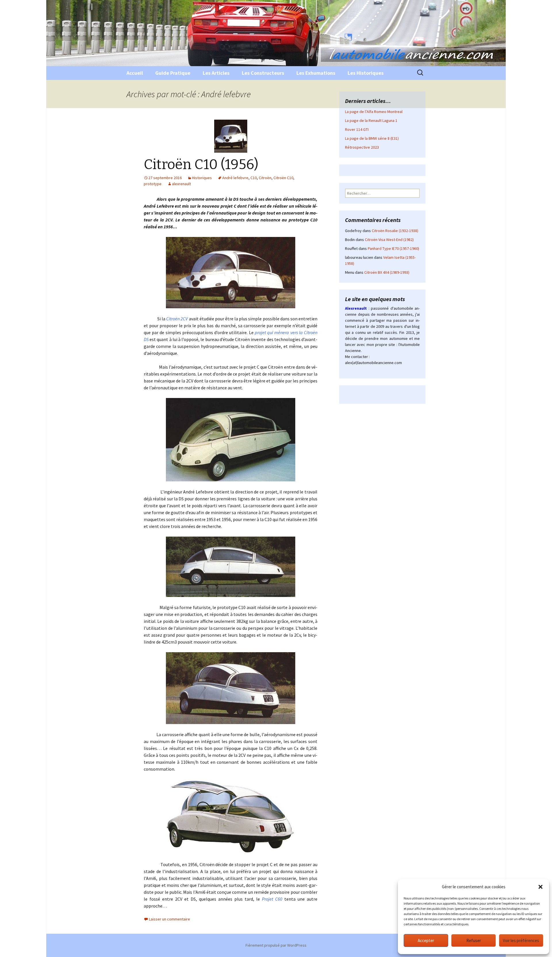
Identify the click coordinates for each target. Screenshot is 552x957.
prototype (153, 183)
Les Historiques (366, 73)
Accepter (426, 940)
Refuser (473, 940)
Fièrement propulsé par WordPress (276, 945)
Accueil (134, 73)
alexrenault (181, 183)
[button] (540, 887)
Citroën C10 (283, 177)
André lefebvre (235, 177)
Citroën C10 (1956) (201, 164)
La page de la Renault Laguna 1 (371, 120)
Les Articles (216, 73)
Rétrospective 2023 (362, 147)
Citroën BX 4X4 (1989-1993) (386, 272)
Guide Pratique (172, 73)
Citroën (265, 177)
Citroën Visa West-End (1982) (389, 239)
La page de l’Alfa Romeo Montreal (373, 111)
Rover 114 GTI (357, 129)
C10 (253, 177)
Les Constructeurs (263, 73)
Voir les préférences (521, 940)
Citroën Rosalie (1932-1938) (395, 230)
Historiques (202, 177)
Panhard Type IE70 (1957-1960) (393, 248)
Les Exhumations (315, 73)
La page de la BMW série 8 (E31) (372, 138)
